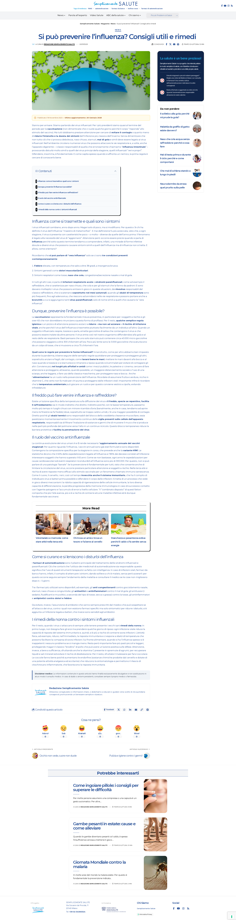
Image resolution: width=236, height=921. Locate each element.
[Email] (174, 44)
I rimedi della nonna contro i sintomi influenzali (57, 209)
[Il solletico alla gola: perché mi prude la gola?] (197, 115)
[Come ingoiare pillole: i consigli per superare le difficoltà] (155, 796)
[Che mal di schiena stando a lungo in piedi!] (197, 172)
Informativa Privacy (145, 914)
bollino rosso (133, 8)
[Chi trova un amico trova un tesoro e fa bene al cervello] (91, 524)
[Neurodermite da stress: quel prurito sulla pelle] (197, 185)
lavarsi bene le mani (93, 359)
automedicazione (101, 8)
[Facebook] (222, 6)
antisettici (80, 591)
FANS (90, 8)
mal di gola (103, 139)
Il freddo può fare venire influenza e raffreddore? (58, 192)
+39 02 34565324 (77, 912)
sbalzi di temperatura (131, 292)
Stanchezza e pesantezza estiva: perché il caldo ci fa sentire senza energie (128, 542)
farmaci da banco (118, 8)
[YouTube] (225, 6)
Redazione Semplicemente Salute (59, 44)
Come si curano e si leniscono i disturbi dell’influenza (59, 204)
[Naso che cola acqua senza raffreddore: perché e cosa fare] (197, 143)
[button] (178, 44)
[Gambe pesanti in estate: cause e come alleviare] (155, 834)
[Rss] (232, 6)
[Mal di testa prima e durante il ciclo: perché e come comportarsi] (197, 158)
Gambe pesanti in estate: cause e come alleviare (104, 826)
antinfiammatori (97, 591)
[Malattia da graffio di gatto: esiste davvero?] (197, 128)
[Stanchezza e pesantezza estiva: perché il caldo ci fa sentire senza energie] (128, 524)
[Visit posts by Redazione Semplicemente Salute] (33, 44)
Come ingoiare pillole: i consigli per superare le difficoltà (105, 787)
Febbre (38, 266)
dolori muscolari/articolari (73, 270)
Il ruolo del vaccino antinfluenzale (52, 198)
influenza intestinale (134, 147)
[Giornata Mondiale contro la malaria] (155, 873)
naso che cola (76, 275)
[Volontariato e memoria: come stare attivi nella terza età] (53, 524)
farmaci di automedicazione (152, 8)
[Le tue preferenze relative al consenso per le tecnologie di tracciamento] (231, 916)
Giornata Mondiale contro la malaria (99, 864)
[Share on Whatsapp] (124, 709)
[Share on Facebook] (166, 44)
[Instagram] (228, 6)
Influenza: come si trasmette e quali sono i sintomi (58, 181)
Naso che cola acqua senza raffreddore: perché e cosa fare (175, 143)
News (118, 30)
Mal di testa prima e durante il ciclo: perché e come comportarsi (175, 158)
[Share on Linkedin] (130, 709)
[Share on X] (170, 44)
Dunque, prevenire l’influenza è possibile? (55, 187)
